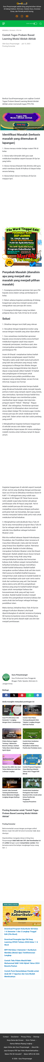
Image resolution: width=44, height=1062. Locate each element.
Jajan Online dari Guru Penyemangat (16, 1047)
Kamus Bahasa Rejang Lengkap (21, 1044)
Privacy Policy (26, 1037)
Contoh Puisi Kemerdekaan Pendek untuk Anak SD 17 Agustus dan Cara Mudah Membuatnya (21, 974)
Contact (6, 1037)
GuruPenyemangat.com (29, 129)
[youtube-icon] (27, 16)
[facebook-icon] (16, 16)
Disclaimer (15, 1037)
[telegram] (38, 695)
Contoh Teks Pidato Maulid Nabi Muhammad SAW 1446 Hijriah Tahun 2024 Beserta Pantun (22, 963)
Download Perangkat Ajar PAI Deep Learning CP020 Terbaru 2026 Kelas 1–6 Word (21, 942)
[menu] (4, 23)
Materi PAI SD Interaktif (13, 1054)
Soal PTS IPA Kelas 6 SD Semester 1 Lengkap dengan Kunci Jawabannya (11, 720)
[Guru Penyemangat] (22, 3)
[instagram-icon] (22, 16)
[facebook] (6, 695)
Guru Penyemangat (25, 1059)
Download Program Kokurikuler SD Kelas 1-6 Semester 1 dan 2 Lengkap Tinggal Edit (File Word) (21, 931)
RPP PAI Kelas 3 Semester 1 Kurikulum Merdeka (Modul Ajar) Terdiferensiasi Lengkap (20, 952)
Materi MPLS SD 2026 (31, 1054)
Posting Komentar (8, 46)
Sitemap (36, 1037)
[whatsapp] (30, 695)
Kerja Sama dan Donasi (15, 1040)
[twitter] (14, 695)
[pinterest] (22, 695)
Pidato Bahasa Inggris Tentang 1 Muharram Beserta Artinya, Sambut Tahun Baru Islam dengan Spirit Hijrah (11, 745)
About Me (35, 1047)
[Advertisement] (22, 72)
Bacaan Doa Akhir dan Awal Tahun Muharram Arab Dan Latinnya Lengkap (11, 769)
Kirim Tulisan (30, 1040)
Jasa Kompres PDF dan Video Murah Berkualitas (21, 1051)
